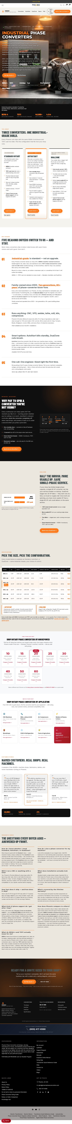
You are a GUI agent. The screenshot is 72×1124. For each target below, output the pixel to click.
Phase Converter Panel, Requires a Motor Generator (22, 1116)
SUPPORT (39, 1047)
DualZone (34, 11)
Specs (39, 11)
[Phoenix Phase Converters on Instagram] (39, 1109)
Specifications (27, 1011)
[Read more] (37, 1092)
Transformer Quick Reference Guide (47, 1062)
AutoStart (27, 11)
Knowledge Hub (6, 1099)
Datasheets (40, 1052)
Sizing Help (40, 1060)
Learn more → (10, 211)
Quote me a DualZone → (49, 530)
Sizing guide (61, 1005)
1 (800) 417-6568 (36, 1)
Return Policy (5, 1087)
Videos (38, 1070)
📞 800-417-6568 (43, 981)
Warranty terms (61, 1009)
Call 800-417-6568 (59, 618)
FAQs (38, 1065)
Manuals (39, 1055)
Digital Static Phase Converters (45, 1117)
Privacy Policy (6, 1084)
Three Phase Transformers (27, 1117)
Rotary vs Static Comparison (10, 1097)
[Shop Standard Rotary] (12, 183)
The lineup (26, 1005)
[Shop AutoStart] (36, 184)
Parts (50, 1116)
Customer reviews (62, 1007)
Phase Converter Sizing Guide (10, 1094)
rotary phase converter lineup (35, 687)
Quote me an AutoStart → (11, 449)
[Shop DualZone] (59, 183)
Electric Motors (28, 1114)
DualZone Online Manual (43, 1057)
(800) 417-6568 (50, 687)
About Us (4, 1082)
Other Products (43, 1116)
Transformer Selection (59, 1116)
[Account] (63, 5)
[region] (36, 584)
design (45, 84)
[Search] (61, 5)
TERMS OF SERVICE (7, 1089)
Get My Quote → (9, 75)
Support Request (41, 1050)
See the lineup (21, 75)
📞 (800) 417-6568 (36, 1029)
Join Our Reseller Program (24, 1056)
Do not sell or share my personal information (14, 1092)
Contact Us (40, 1067)
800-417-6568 (39, 292)
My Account (40, 1045)
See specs (7, 215)
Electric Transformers (16, 1114)
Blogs (38, 1072)
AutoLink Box (59, 1114)
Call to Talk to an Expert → (62, 11)
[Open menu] (13, 5)
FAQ (44, 11)
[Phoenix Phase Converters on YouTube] (36, 1109)
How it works (31, 215)
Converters (21, 11)
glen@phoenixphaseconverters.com (49, 1085)
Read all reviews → (61, 813)
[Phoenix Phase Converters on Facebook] (32, 1109)
